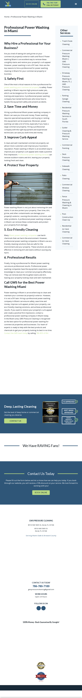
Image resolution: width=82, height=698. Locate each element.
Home (6, 16)
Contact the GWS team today (15, 333)
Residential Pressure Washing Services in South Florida (66, 114)
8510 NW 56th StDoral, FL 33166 (41, 529)
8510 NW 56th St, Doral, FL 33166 (41, 525)
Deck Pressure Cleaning (66, 157)
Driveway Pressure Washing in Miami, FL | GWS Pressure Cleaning (67, 81)
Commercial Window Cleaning (67, 187)
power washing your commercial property (21, 87)
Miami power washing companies (23, 235)
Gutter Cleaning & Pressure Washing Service (66, 133)
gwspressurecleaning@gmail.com (41, 589)
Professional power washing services (33, 154)
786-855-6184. (42, 333)
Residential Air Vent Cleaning (66, 229)
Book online (31, 4)
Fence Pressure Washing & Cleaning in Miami (67, 202)
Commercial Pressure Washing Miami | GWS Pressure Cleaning (67, 58)
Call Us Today (52, 5)
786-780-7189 (51, 3)
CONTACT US (15, 421)
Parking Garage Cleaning (66, 98)
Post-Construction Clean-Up (67, 217)
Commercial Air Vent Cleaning (67, 240)
